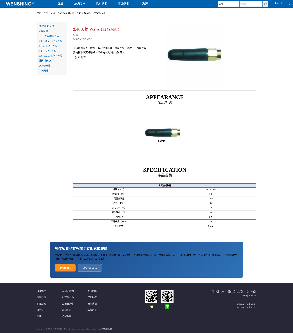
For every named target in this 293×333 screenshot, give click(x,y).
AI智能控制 (68, 291)
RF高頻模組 (68, 297)
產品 (60, 3)
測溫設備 (41, 303)
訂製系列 (66, 316)
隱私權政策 (107, 329)
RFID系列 (41, 291)
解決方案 (79, 3)
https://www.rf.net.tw (246, 303)
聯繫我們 (123, 3)
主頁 (39, 13)
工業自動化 (68, 303)
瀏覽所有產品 (90, 268)
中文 (289, 3)
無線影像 (92, 310)
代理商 (144, 3)
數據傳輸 (41, 297)
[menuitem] (25, 4)
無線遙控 (92, 303)
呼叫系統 (66, 310)
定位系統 (92, 291)
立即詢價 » (65, 268)
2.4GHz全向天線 (66, 13)
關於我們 (101, 3)
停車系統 (41, 310)
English (278, 3)
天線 (53, 13)
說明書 (82, 57)
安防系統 (92, 297)
